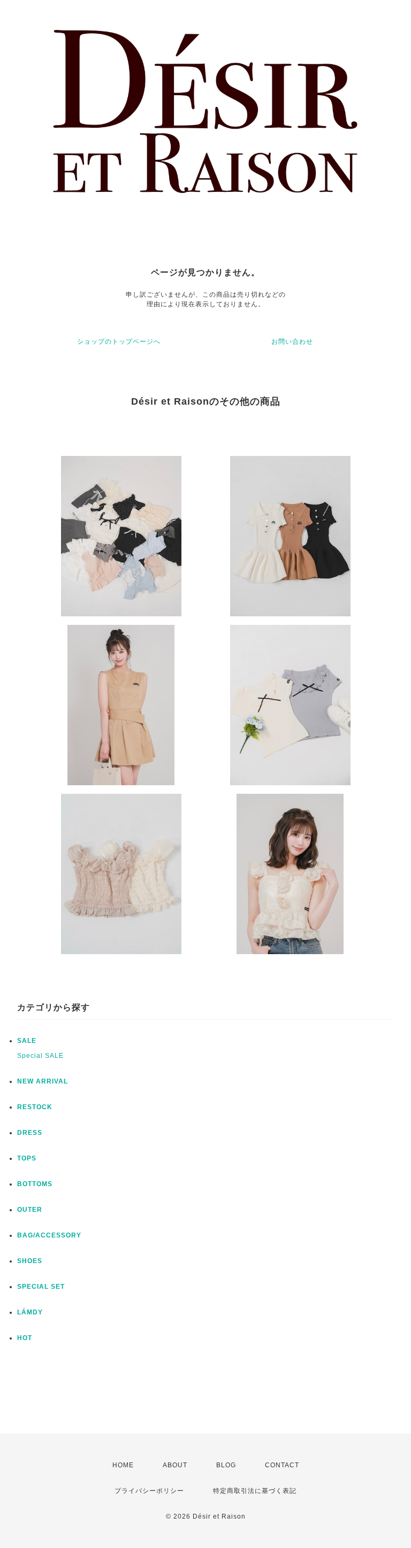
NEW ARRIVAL (42, 1081)
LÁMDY (30, 1312)
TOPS (26, 1158)
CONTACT (282, 1465)
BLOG (226, 1465)
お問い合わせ (292, 341)
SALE (26, 1040)
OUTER (29, 1209)
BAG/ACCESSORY (49, 1235)
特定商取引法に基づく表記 (254, 1491)
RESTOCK (34, 1107)
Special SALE (40, 1055)
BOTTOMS (34, 1184)
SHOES (29, 1261)
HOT (24, 1338)
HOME (123, 1465)
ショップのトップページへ (119, 341)
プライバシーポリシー (149, 1491)
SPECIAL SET (41, 1286)
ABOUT (175, 1465)
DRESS (29, 1132)
